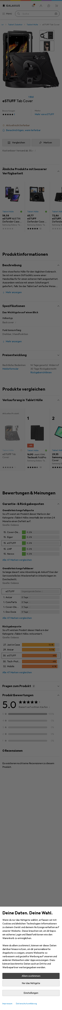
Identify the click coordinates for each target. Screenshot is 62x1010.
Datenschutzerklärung (26, 1003)
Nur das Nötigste (31, 983)
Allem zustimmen (31, 975)
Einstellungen (31, 992)
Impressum (7, 1003)
